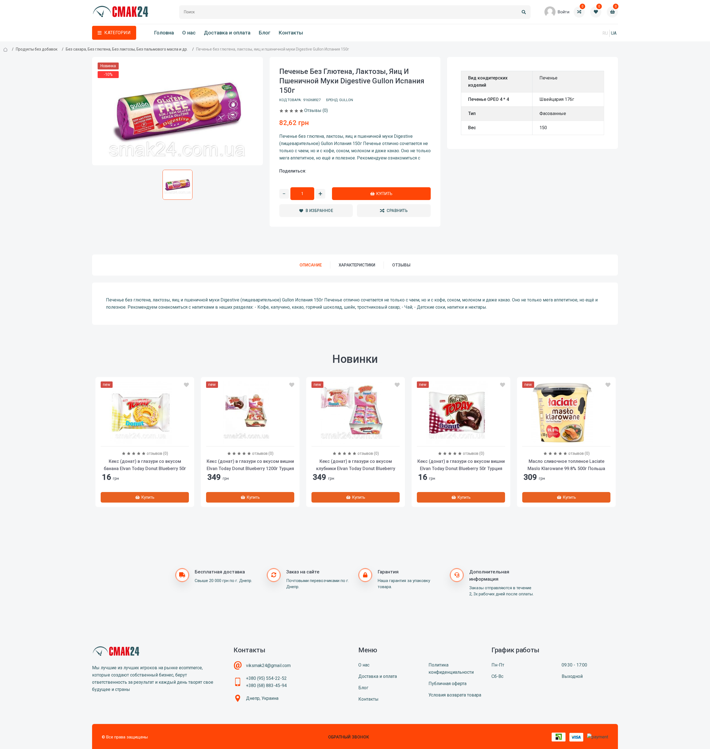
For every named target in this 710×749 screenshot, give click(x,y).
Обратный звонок (348, 737)
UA (614, 33)
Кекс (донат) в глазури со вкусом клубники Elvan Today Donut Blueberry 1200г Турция (355, 468)
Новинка (108, 66)
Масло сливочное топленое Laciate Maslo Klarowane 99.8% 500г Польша (566, 465)
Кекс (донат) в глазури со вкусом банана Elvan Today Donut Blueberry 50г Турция (145, 468)
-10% (108, 74)
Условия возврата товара (454, 695)
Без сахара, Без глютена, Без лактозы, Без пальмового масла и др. (127, 49)
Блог (264, 33)
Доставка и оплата (227, 33)
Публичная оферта (447, 683)
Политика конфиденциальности (451, 668)
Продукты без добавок (36, 49)
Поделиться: (292, 171)
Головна (164, 33)
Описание (311, 265)
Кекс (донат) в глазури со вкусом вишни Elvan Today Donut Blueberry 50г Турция (461, 465)
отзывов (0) (157, 453)
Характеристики (357, 265)
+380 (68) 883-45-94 (266, 685)
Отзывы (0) (316, 110)
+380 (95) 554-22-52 (266, 678)
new (106, 384)
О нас (189, 33)
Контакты (291, 33)
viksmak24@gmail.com (268, 665)
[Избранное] (186, 385)
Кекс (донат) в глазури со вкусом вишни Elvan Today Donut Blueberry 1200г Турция (250, 465)
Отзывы (401, 265)
